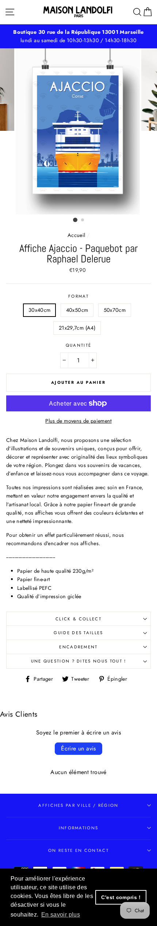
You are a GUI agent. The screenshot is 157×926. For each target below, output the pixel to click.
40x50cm (77, 310)
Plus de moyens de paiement (78, 420)
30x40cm (39, 310)
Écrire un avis (78, 748)
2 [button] (83, 220)
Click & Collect (78, 619)
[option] (78, 131)
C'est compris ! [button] (120, 897)
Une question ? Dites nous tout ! (78, 661)
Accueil (76, 235)
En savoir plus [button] (60, 914)
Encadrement (78, 647)
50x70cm (115, 310)
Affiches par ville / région (78, 805)
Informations (79, 828)
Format (78, 296)
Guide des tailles (78, 633)
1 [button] (75, 220)
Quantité (79, 345)
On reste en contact (78, 850)
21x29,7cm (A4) (77, 327)
